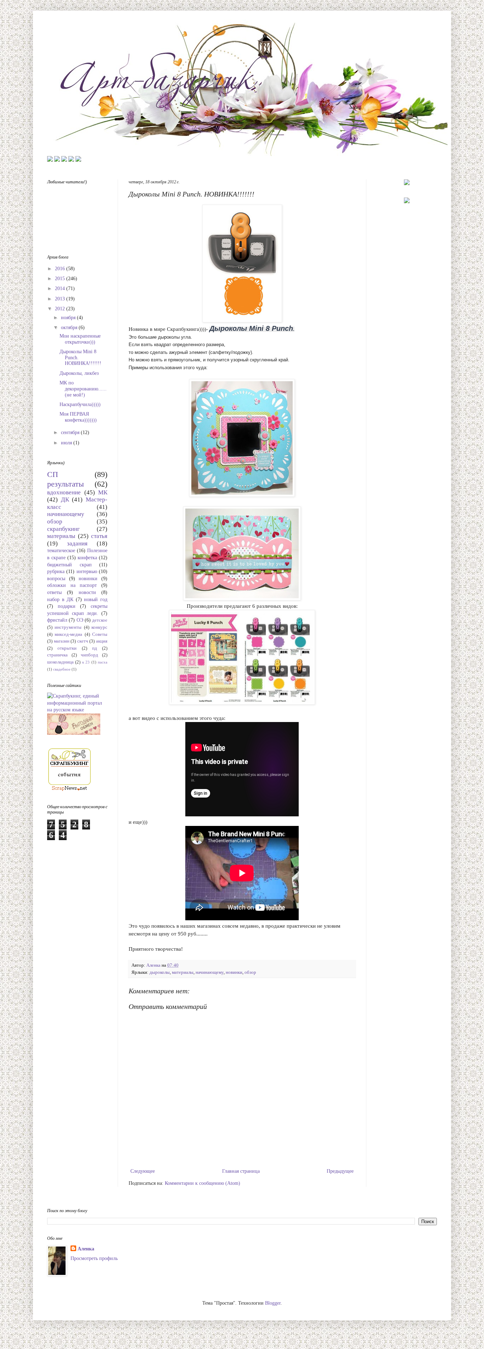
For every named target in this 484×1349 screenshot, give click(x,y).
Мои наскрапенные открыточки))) (80, 339)
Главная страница (241, 1171)
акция (101, 641)
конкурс (99, 627)
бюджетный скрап (69, 564)
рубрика (55, 571)
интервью (87, 571)
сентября (71, 432)
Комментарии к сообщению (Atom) (202, 1183)
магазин (61, 641)
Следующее (142, 1171)
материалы (182, 972)
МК (102, 492)
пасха (102, 662)
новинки (234, 972)
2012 (60, 308)
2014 (60, 288)
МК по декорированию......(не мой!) (83, 389)
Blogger (273, 1303)
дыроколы (160, 972)
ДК (65, 499)
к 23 (86, 662)
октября (70, 327)
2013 (60, 298)
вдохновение (64, 492)
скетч (82, 641)
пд (94, 648)
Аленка (86, 1248)
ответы (54, 592)
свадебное (62, 669)
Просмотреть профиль (94, 1258)
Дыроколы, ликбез (79, 373)
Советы (99, 634)
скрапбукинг (63, 529)
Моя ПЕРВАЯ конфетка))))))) (78, 417)
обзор (250, 972)
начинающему (210, 972)
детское (99, 620)
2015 (60, 278)
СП (52, 474)
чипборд (89, 655)
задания (77, 543)
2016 (60, 268)
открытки (67, 648)
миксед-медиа (68, 634)
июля (67, 442)
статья (99, 536)
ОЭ (80, 620)
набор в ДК (60, 599)
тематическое (61, 550)
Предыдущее (340, 1171)
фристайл (57, 620)
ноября (69, 317)
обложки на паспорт (72, 585)
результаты (65, 483)
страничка (57, 655)
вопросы (56, 578)
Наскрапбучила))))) (80, 404)
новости (87, 592)
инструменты (68, 627)
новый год (95, 599)
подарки (66, 606)
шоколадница (60, 662)
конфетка (87, 557)
